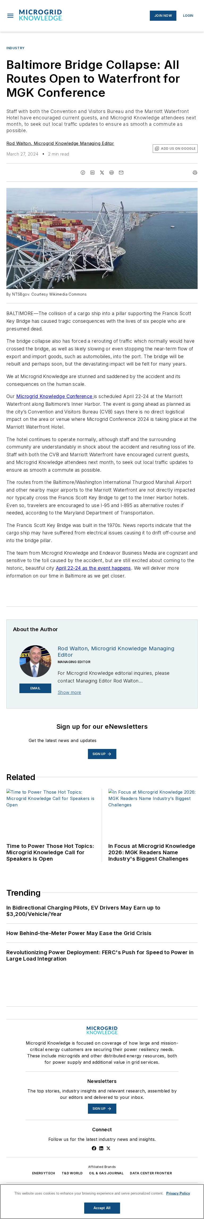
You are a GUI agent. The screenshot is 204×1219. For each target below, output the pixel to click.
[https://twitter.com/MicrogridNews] (108, 1148)
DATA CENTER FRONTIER (151, 1173)
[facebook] (83, 172)
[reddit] (111, 172)
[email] (121, 172)
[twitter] (102, 172)
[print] (195, 172)
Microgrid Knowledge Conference (55, 396)
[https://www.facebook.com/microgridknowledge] (94, 1148)
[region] (102, 1201)
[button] (10, 16)
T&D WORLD (72, 1173)
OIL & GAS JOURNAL (106, 1173)
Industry (15, 48)
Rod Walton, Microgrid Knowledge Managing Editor (60, 143)
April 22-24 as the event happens (93, 568)
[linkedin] (92, 172)
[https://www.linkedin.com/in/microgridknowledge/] (101, 1148)
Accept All (102, 1208)
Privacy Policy (178, 1193)
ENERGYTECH (43, 1173)
